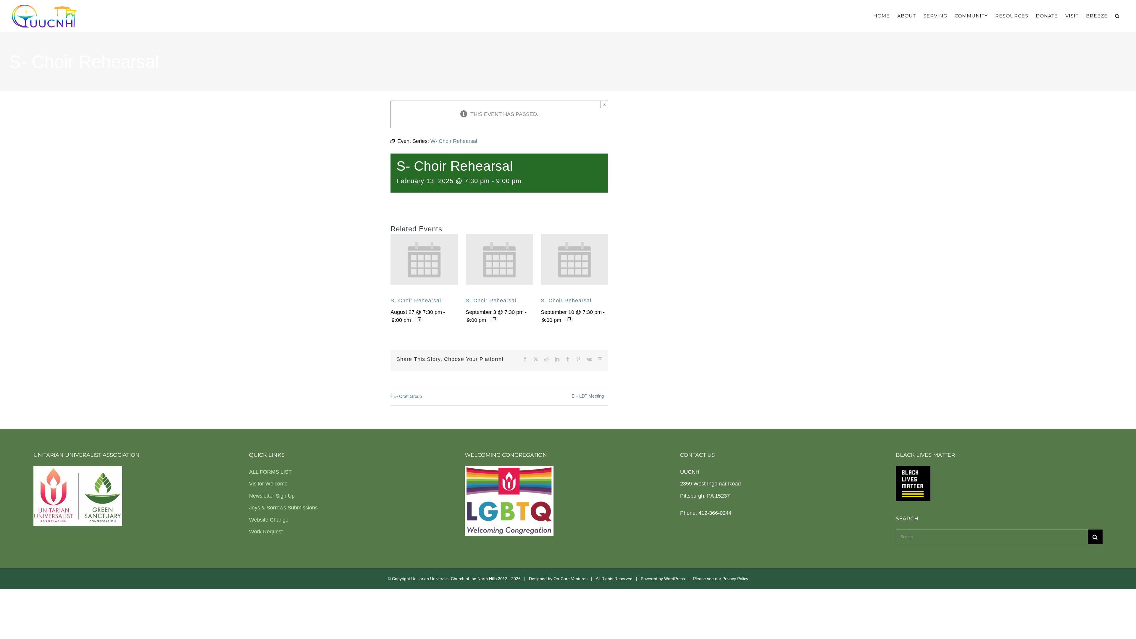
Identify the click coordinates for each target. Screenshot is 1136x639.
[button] (1117, 16)
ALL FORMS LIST (270, 472)
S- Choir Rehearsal (415, 301)
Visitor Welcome (268, 484)
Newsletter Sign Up (272, 496)
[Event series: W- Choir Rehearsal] (419, 319)
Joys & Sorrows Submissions (283, 508)
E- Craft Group (407, 396)
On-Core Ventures (571, 578)
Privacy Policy (735, 578)
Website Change (268, 520)
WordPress (674, 578)
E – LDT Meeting (588, 396)
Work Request (266, 532)
